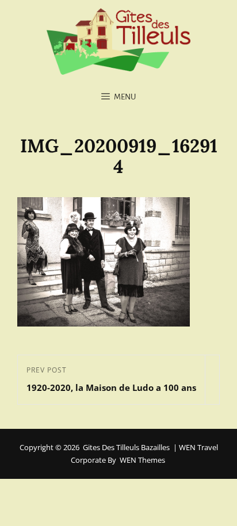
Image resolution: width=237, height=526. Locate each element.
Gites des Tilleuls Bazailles (126, 447)
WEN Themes (142, 460)
